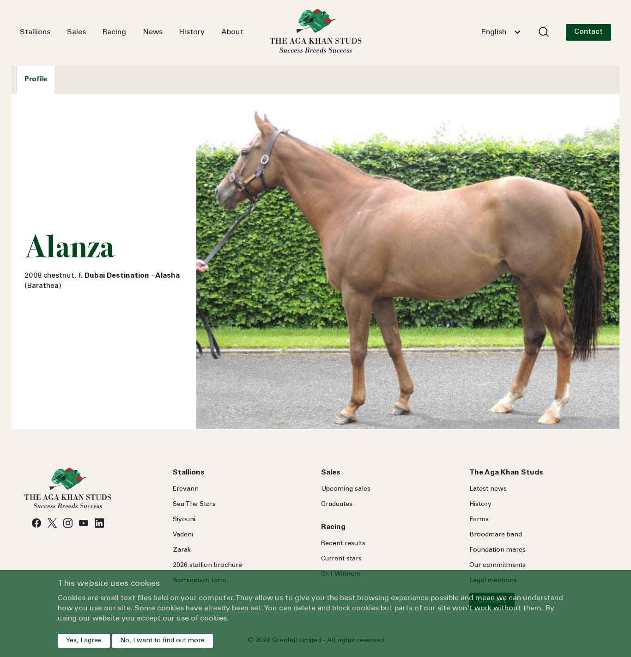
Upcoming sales (345, 489)
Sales (76, 32)
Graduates (336, 504)
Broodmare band (495, 535)
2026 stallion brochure (207, 565)
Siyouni (184, 520)
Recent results (343, 544)
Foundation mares (497, 550)
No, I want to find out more (162, 641)
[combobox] (501, 32)
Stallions (35, 32)
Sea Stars (194, 504)
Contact (588, 32)
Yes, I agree (84, 641)
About (232, 32)
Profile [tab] (35, 79)
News (153, 32)
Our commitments (497, 565)
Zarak (182, 550)
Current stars (341, 559)
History (192, 32)
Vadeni (183, 535)
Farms (479, 520)
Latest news (488, 489)
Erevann (186, 489)
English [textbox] (493, 32)
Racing (114, 32)
